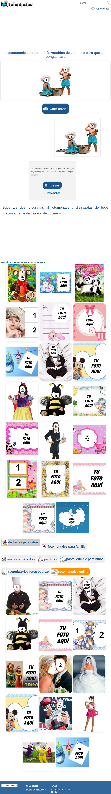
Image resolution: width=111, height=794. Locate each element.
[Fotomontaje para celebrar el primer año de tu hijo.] (22, 732)
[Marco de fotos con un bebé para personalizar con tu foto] (39, 536)
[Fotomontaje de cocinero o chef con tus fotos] (22, 614)
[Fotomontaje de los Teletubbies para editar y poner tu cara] (39, 771)
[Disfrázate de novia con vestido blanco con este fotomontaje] (89, 693)
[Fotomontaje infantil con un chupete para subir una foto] (22, 380)
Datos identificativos (36, 790)
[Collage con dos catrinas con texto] (22, 693)
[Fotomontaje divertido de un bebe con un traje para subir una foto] (55, 380)
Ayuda (54, 786)
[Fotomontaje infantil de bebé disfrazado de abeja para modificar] (55, 419)
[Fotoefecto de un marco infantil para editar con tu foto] (22, 458)
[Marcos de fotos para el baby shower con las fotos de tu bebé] (89, 497)
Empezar (52, 185)
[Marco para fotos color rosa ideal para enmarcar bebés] (89, 458)
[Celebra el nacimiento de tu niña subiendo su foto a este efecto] (89, 341)
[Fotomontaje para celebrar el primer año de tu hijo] (89, 380)
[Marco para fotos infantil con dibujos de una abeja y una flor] (22, 497)
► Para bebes (52, 193)
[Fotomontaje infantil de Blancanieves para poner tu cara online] (22, 419)
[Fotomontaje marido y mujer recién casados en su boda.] (55, 693)
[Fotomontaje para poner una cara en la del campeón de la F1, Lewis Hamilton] (55, 732)
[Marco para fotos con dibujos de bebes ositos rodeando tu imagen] (55, 497)
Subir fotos (57, 109)
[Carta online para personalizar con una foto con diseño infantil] (55, 341)
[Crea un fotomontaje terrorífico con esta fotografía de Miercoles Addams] (55, 458)
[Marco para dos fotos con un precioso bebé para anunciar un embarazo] (22, 341)
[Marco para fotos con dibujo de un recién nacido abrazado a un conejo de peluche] (55, 302)
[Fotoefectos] (17, 5)
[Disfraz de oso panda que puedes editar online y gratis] (89, 302)
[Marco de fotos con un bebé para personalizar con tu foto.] (55, 614)
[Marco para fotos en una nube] (72, 536)
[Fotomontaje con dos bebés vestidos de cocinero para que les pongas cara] (55, 80)
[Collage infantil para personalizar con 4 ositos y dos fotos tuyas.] (89, 653)
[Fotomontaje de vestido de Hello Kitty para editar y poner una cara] (89, 732)
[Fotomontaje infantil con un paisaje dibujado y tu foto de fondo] (89, 419)
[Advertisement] (55, 30)
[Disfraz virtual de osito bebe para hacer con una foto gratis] (22, 302)
